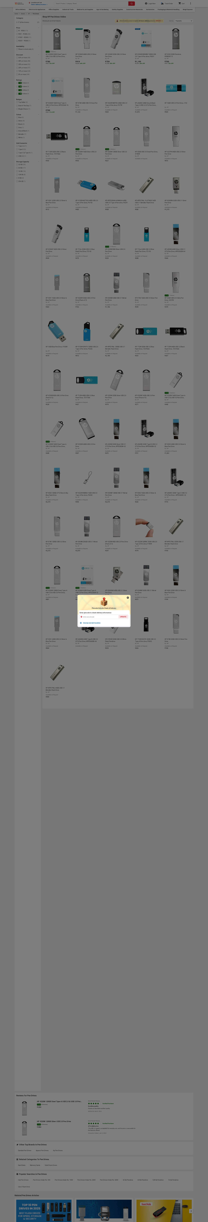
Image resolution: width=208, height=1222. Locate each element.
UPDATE (123, 617)
